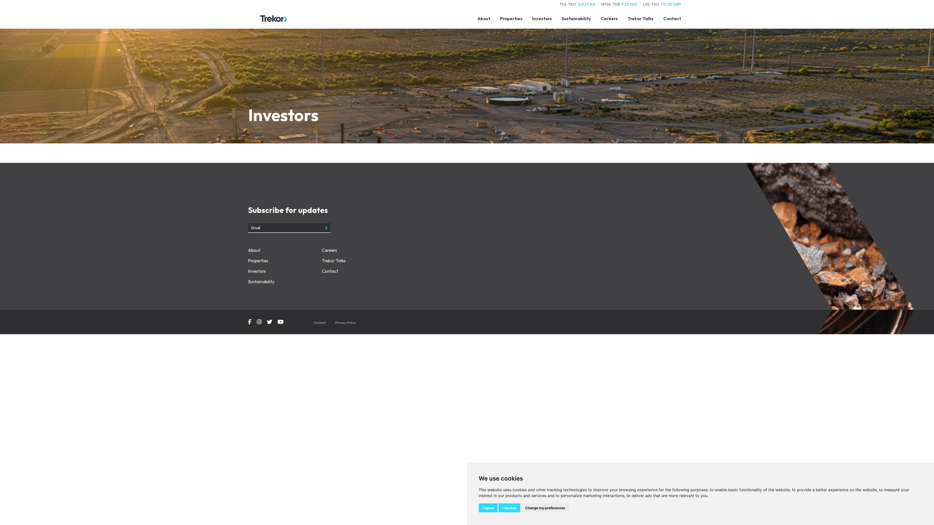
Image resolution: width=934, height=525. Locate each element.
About (483, 18)
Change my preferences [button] (545, 508)
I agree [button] (488, 508)
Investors (542, 18)
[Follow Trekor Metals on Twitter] (269, 322)
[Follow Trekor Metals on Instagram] (259, 322)
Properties (511, 18)
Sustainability (576, 18)
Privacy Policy (345, 322)
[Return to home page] (273, 18)
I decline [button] (509, 508)
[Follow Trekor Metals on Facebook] (249, 322)
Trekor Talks (641, 18)
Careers (609, 18)
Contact (672, 18)
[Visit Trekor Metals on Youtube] (281, 322)
